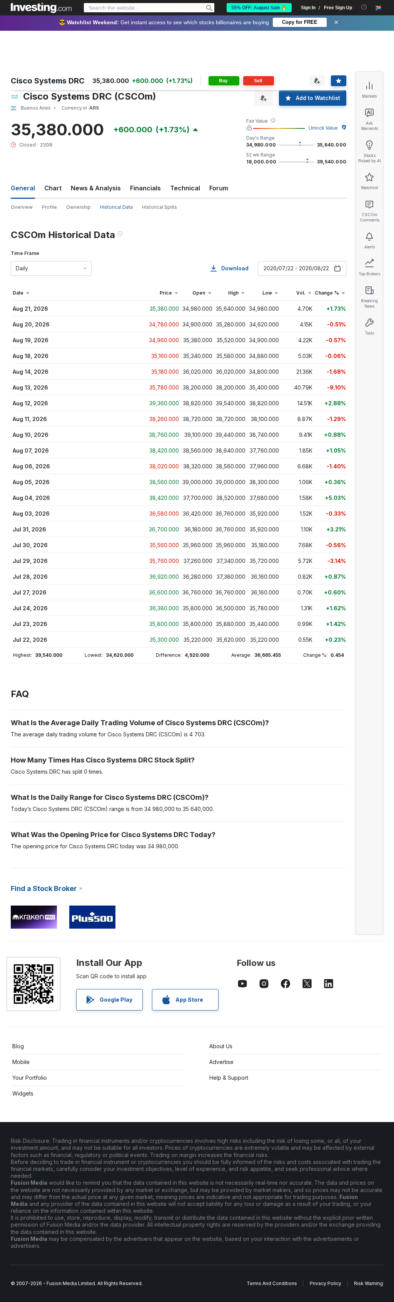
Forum (218, 188)
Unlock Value (323, 128)
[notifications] (364, 7)
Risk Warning (368, 1283)
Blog (18, 1046)
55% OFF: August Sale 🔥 (259, 7)
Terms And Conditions (272, 1283)
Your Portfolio (29, 1077)
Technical (185, 188)
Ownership (78, 207)
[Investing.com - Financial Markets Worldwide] (41, 7)
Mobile (21, 1062)
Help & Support (228, 1077)
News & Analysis (96, 188)
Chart (53, 188)
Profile (49, 207)
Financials (145, 188)
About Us (220, 1046)
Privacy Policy (325, 1283)
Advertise (221, 1062)
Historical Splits (159, 207)
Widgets (22, 1093)
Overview (22, 207)
